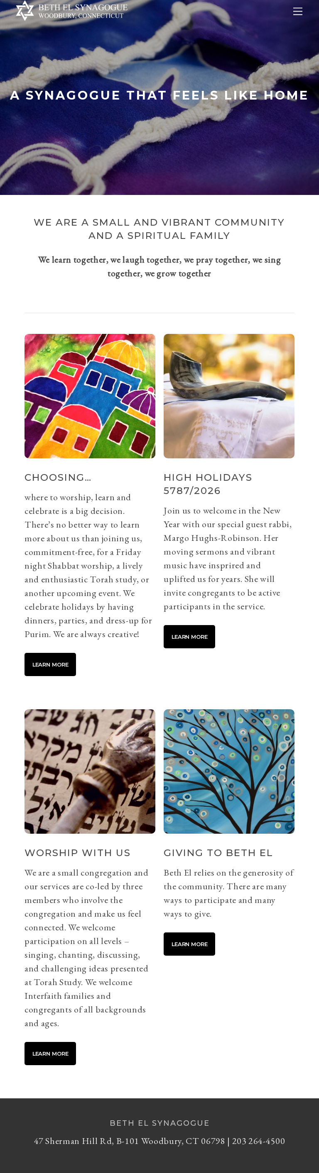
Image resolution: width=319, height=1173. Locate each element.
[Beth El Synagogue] (72, 23)
